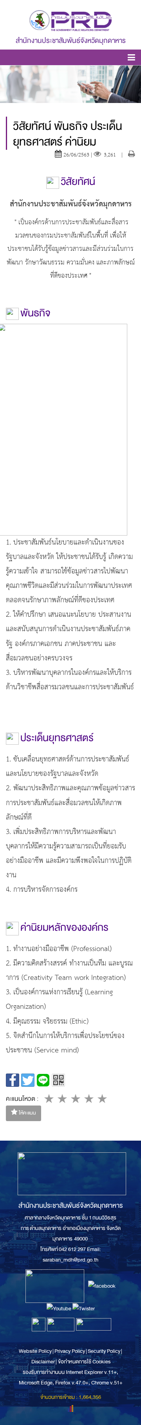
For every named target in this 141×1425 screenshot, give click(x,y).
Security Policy (104, 1351)
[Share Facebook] (12, 1080)
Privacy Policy (69, 1351)
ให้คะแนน (27, 1113)
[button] (131, 59)
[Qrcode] (58, 1080)
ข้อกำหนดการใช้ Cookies (84, 1361)
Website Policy (35, 1351)
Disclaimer (43, 1361)
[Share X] (27, 1080)
